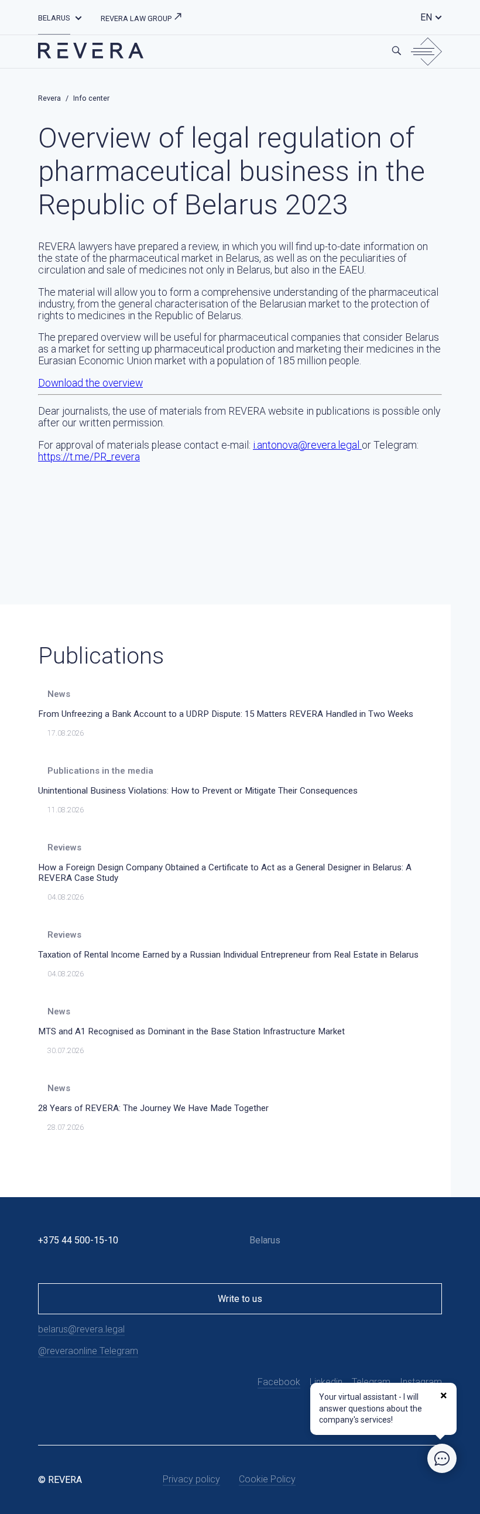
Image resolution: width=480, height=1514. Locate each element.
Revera (49, 98)
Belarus (54, 17)
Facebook (279, 1381)
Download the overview (90, 383)
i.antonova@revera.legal (307, 445)
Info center (91, 98)
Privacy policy (191, 1479)
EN (426, 17)
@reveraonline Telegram (88, 1350)
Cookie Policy (267, 1479)
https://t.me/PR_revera (89, 457)
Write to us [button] (240, 1298)
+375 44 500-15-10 (78, 1240)
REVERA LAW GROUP (137, 18)
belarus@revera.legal (81, 1329)
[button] (78, 17)
